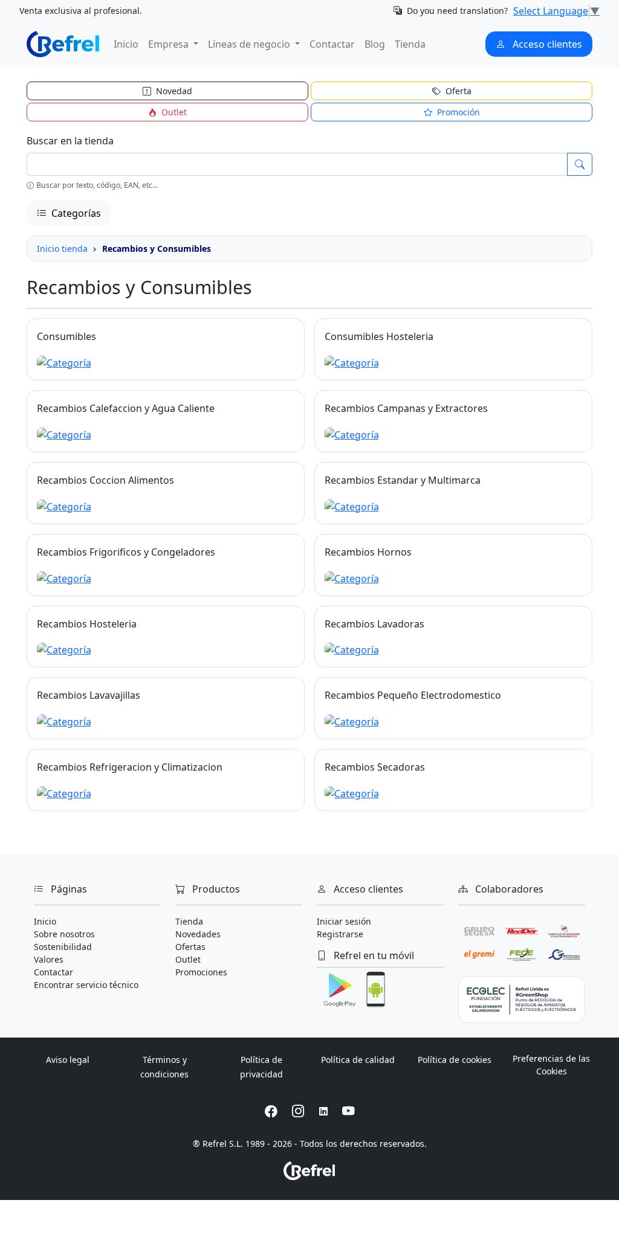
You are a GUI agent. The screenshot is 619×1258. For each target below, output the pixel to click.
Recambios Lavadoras (374, 624)
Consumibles (66, 336)
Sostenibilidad (63, 946)
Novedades (198, 934)
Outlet (188, 959)
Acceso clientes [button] (546, 44)
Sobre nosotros (64, 934)
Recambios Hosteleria (87, 624)
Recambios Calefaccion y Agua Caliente (126, 408)
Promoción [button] (457, 112)
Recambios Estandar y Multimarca (403, 480)
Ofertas (190, 946)
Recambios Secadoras (375, 767)
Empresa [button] (169, 44)
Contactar (332, 44)
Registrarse (340, 934)
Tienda (410, 44)
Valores (48, 959)
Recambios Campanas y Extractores (406, 408)
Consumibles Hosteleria (379, 336)
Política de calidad (358, 1059)
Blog (375, 44)
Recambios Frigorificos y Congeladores (126, 552)
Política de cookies (454, 1059)
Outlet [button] (173, 112)
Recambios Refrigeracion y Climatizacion (129, 767)
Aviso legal (67, 1059)
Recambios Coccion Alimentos (105, 480)
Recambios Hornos (368, 552)
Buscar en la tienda (70, 140)
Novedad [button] (173, 91)
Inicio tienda (62, 248)
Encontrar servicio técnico (86, 984)
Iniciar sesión (344, 921)
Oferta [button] (457, 91)
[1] (579, 164)
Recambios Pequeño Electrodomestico (413, 695)
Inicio (126, 44)
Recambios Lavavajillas (88, 695)
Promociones (201, 972)
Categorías (75, 213)
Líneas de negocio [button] (250, 44)
